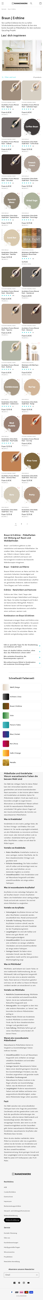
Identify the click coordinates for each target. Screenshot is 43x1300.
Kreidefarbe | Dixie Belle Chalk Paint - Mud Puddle (10, 440)
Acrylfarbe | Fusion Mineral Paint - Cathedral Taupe (30, 105)
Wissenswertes (9, 1252)
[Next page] (27, 524)
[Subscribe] (36, 1275)
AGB (5, 1187)
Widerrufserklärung (12, 1220)
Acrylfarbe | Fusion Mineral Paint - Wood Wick (10, 292)
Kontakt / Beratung (10, 1233)
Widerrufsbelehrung (11, 1215)
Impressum (8, 1201)
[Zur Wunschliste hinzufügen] (19, 83)
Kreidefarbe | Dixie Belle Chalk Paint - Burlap (30, 403)
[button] (2, 3)
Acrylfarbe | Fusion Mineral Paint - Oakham (10, 142)
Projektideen (8, 1257)
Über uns (7, 1238)
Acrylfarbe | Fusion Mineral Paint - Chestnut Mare (10, 476)
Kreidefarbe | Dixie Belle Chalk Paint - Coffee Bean (30, 142)
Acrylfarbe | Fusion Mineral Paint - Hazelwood (30, 292)
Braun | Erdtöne (12, 9)
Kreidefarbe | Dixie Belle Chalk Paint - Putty (30, 510)
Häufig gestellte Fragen (12, 1247)
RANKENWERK (23, 1295)
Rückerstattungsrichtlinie (12, 1206)
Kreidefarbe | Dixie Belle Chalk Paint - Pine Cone (30, 476)
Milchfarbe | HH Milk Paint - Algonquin (30, 366)
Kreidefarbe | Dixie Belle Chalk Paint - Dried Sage (30, 216)
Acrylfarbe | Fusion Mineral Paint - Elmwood (30, 329)
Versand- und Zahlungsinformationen (17, 1211)
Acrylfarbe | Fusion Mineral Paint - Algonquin (10, 105)
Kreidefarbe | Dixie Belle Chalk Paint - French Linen (30, 179)
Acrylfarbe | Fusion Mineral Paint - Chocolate (10, 179)
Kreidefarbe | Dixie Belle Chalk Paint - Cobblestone (10, 403)
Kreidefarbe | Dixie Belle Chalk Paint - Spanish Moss (10, 216)
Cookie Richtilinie (10, 1192)
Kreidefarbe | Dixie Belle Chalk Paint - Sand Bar (10, 253)
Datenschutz (8, 1197)
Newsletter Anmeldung (12, 1261)
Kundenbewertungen (11, 1242)
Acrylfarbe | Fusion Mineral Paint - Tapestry (10, 329)
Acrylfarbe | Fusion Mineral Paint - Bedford (10, 366)
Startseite (4, 9)
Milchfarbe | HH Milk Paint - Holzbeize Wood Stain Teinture (30, 254)
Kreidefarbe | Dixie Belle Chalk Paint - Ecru (10, 510)
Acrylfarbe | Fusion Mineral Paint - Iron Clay (30, 440)
